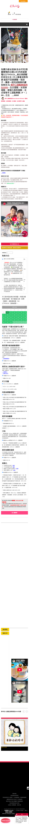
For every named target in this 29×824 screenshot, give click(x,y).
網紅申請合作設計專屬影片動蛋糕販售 (14, 801)
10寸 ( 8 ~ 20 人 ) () (9, 389)
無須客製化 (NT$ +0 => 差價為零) (10, 472)
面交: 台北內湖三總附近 (9, 258)
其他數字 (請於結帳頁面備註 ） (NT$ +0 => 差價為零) (14, 426)
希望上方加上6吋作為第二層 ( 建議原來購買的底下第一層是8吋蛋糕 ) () (14, 403)
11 (18, 314)
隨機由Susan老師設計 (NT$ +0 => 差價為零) (13, 440)
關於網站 (14, 793)
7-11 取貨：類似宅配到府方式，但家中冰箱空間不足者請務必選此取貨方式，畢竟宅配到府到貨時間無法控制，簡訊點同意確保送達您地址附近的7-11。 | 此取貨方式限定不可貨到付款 (13, 288)
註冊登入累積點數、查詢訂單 (14, 805)
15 (7, 317)
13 (25, 314)
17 (14, 317)
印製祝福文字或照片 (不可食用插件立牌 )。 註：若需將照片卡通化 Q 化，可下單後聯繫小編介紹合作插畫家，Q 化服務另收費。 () (14, 485)
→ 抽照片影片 (5, 373)
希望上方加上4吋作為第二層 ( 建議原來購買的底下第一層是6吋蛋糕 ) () (14, 398)
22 (7, 319)
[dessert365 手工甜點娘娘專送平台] (15, 6)
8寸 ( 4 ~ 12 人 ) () (9, 386)
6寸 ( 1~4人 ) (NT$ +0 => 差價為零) (10, 383)
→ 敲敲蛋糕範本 (5, 358)
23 (10, 319)
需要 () (6, 363)
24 (14, 319)
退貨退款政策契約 (14, 795)
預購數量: (4, 252)
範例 (14, 465)
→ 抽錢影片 (4, 371)
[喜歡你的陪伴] (14, 732)
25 (18, 319)
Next (27, 711)
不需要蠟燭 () (8, 420)
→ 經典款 (3, 172)
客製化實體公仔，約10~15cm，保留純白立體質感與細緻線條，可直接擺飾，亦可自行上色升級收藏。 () (14, 494)
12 (21, 314)
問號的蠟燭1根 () (8, 423)
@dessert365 (10, 183)
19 (21, 317)
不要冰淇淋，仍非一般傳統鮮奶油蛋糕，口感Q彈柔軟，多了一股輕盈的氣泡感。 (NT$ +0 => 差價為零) (14, 341)
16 (10, 317)
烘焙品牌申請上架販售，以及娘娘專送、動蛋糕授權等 (14, 797)
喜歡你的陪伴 (4, 747)
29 (7, 322)
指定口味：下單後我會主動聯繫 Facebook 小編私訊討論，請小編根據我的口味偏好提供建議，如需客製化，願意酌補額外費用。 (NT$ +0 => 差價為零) (14, 444)
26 (21, 319)
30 (10, 322)
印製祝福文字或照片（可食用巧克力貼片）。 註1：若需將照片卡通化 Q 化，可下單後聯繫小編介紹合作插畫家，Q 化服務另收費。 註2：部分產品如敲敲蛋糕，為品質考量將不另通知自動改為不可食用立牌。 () (14, 477)
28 (3, 322)
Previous (24, 711)
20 (25, 317)
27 (25, 319)
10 (14, 314)
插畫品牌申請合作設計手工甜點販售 (14, 799)
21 (3, 319)
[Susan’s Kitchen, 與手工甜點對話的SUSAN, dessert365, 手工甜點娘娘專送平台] (11, 58)
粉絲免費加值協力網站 (14, 803)
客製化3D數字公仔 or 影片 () (11, 490)
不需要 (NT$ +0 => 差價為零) (9, 360)
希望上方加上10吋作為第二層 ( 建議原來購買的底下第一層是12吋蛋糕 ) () (14, 412)
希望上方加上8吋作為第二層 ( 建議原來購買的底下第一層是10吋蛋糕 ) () (14, 407)
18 (18, 317)
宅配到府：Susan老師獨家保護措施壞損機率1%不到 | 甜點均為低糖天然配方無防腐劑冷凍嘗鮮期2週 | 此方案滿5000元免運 (13, 280)
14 (3, 317)
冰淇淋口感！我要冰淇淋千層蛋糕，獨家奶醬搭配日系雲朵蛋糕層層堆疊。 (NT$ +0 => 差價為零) (14, 336)
